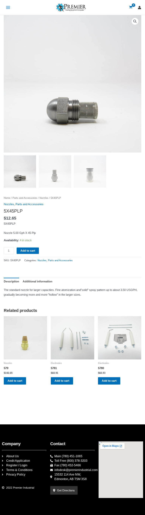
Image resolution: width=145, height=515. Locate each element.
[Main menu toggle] (8, 7)
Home (7, 198)
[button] (135, 21)
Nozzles (43, 198)
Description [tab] (11, 281)
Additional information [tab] (37, 281)
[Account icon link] (139, 7)
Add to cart (27, 250)
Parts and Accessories (24, 198)
